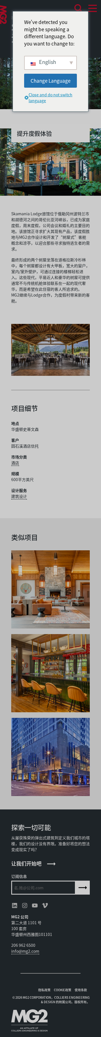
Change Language (50, 80)
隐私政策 (44, 990)
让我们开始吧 (26, 863)
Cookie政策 (62, 990)
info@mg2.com (25, 951)
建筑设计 (19, 496)
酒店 (15, 462)
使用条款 (81, 990)
